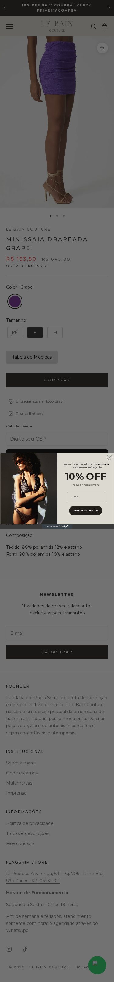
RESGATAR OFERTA (85, 510)
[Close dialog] (109, 457)
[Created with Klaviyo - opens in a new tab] (57, 526)
